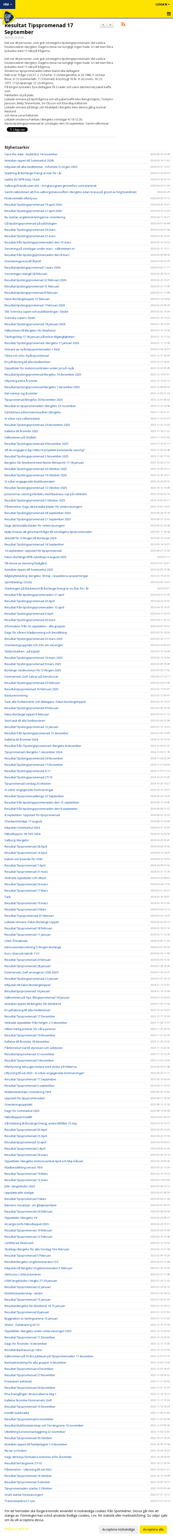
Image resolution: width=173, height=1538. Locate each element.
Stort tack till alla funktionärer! (25, 721)
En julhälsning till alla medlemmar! (27, 362)
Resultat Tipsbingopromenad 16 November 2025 (37, 425)
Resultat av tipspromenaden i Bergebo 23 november (40, 406)
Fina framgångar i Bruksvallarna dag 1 (30, 1394)
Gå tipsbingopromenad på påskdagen (31, 223)
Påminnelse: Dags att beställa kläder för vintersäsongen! (43, 507)
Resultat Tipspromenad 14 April (26, 853)
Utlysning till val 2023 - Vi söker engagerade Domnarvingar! (44, 1073)
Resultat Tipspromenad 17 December (30, 1016)
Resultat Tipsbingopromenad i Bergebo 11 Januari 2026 (42, 343)
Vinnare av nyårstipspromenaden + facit (32, 349)
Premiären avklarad (18, 1381)
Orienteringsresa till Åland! (23, 261)
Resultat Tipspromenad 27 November (30, 1375)
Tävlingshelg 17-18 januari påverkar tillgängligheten (40, 337)
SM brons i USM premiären (23, 1274)
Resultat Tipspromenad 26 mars (26, 1155)
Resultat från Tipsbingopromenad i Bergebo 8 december (43, 746)
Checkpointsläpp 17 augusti (23, 821)
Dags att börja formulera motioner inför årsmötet (38, 1457)
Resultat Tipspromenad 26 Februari (28, 1211)
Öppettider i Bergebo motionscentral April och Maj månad (44, 1161)
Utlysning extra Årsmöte (21, 381)
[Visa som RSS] (123, 25)
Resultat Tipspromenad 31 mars (26, 872)
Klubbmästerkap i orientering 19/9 (28, 1092)
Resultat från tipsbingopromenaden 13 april (34, 607)
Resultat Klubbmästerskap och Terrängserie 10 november (44, 1425)
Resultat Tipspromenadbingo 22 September (34, 796)
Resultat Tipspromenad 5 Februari (28, 1255)
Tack (8, 897)
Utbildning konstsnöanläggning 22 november (35, 1432)
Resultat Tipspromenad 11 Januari (28, 935)
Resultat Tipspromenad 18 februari (28, 928)
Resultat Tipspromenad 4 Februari (28, 960)
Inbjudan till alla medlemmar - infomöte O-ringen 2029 (41, 167)
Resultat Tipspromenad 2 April (25, 1148)
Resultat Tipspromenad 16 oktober (28, 1476)
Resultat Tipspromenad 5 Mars (25, 1199)
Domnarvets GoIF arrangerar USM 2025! (32, 972)
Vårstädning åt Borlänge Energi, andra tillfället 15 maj (41, 1123)
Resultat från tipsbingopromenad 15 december (36, 733)
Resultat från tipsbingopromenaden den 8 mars (37, 255)
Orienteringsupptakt (18, 1104)
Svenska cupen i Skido (20, 318)
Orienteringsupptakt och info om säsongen (34, 645)
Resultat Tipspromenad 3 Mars (25, 909)
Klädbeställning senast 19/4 (23, 1167)
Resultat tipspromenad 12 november (30, 1054)
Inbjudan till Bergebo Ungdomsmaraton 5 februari (38, 1268)
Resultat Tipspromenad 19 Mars (26, 1174)
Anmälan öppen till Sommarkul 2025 (29, 570)
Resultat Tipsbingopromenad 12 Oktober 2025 (36, 488)
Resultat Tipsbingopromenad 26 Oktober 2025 (36, 469)
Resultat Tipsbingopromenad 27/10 (28, 777)
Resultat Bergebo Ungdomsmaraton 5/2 (32, 1262)
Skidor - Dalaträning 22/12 (22, 1325)
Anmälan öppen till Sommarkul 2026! (29, 160)
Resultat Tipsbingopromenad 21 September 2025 (38, 519)
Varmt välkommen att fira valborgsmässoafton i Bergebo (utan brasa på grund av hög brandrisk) (70, 192)
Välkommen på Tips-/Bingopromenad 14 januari (37, 997)
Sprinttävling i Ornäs (18, 582)
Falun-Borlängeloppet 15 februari (27, 299)
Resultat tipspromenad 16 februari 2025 (32, 689)
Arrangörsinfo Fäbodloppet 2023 (27, 1224)
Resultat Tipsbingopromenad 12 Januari (31, 727)
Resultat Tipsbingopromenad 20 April (30, 601)
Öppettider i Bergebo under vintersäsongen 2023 (38, 1331)
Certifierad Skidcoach (19, 1243)
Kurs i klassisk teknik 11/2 (22, 953)
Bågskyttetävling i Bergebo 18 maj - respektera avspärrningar (46, 576)
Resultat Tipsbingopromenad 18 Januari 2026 (35, 324)
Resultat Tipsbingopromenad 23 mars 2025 (34, 639)
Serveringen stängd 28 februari (26, 274)
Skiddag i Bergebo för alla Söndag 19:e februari (37, 1249)
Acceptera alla (153, 1529)
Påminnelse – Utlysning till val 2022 (28, 1469)
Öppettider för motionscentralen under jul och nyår (39, 368)
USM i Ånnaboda (16, 941)
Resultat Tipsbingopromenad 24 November (34, 758)
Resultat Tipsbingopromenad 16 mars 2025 (34, 658)
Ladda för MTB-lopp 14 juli (22, 179)
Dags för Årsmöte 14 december (26, 1344)
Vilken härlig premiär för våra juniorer (30, 1029)
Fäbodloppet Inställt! (18, 1117)
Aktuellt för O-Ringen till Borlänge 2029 (30, 538)
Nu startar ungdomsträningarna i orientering (35, 217)
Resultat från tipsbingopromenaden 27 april (34, 595)
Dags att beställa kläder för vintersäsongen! (35, 525)
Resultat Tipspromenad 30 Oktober (28, 1438)
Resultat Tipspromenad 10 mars (26, 903)
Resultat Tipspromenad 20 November (30, 1388)
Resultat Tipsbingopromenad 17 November (34, 765)
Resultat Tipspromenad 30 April (26, 1130)
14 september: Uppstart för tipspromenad (33, 551)
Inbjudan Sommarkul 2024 (22, 828)
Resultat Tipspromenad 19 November (30, 1035)
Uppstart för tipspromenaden (25, 1098)
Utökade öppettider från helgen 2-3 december (36, 1023)
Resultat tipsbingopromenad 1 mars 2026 (32, 267)
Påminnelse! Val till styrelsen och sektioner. (34, 1048)
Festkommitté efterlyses (21, 198)
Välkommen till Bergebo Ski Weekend (30, 330)
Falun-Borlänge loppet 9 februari (27, 714)
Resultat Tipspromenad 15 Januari (28, 1300)
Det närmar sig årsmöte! (21, 393)
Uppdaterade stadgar (19, 1193)
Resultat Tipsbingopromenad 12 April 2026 (33, 211)
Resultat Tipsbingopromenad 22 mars (30, 236)
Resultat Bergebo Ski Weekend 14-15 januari (35, 1306)
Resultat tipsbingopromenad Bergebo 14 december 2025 (43, 374)
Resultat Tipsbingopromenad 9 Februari (32, 708)
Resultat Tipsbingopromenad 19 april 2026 (33, 205)
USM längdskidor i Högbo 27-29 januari (31, 1281)
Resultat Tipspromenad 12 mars (26, 1180)
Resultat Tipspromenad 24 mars (26, 884)
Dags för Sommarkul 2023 (22, 1111)
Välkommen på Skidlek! (20, 437)
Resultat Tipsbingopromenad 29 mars (30, 230)
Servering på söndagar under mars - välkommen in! (40, 249)
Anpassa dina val (17, 1529)
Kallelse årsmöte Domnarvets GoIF (28, 1400)
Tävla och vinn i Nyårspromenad (27, 356)
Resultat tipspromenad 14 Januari (27, 991)
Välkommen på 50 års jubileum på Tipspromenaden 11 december (49, 1356)
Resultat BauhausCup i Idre (23, 1350)
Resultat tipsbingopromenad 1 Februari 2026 (35, 305)
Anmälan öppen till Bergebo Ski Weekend (33, 1004)
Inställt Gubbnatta (17, 1413)
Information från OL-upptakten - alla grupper (35, 626)
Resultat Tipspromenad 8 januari (27, 1312)
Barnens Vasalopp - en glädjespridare (31, 1205)
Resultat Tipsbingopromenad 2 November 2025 (36, 456)
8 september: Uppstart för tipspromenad (32, 815)
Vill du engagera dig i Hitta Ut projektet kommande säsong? (45, 450)
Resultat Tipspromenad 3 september (30, 1086)
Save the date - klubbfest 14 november (31, 154)
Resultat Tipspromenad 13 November (30, 1406)
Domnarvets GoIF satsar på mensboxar (31, 676)
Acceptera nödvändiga (118, 1529)
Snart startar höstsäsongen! (24, 1495)
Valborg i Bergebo (17, 840)
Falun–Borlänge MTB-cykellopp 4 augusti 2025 (35, 557)
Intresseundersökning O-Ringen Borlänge (33, 947)
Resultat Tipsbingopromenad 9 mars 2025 (33, 664)
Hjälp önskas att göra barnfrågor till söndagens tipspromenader (48, 532)
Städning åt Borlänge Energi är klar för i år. (33, 173)
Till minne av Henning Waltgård (26, 563)
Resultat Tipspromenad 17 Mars (26, 890)
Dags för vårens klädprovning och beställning (36, 632)
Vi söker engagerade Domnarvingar (29, 790)
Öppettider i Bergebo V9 (21, 1218)
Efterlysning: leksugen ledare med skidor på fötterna (41, 1067)
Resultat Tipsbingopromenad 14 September (34, 544)
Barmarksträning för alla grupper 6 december (35, 1362)
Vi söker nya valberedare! (22, 418)
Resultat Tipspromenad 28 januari (28, 966)
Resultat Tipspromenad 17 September (39, 29)
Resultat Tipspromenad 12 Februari (28, 1237)
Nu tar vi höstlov (16, 1451)
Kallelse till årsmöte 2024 (21, 739)
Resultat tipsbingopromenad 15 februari (32, 286)
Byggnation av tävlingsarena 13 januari (31, 1318)
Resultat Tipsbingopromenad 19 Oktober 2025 (36, 475)
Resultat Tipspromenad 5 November (29, 1060)
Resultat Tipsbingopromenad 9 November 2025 (36, 444)
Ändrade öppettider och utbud (25, 878)
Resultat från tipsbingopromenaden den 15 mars (38, 242)
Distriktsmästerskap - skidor (24, 1293)
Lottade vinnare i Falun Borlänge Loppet (32, 922)
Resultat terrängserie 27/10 (23, 1463)
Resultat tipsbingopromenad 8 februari (31, 293)
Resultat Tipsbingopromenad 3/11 (28, 771)
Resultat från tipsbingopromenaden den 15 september (42, 802)
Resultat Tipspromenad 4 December (29, 1369)
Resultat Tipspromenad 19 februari (28, 1230)
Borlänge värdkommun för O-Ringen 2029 (33, 670)
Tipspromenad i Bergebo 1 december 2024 (33, 752)
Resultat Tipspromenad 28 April (26, 846)
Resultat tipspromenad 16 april (25, 1142)
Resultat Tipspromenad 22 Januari (28, 1287)
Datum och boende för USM (23, 859)
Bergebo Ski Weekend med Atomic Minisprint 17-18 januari (44, 463)
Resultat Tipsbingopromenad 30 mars (30, 620)
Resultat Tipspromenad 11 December (30, 1337)
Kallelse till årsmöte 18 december (27, 1041)
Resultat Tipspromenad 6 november (29, 1419)
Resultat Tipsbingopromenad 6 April (29, 614)
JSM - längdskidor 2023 (20, 1186)
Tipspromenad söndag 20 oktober (28, 783)
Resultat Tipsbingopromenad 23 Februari (32, 683)
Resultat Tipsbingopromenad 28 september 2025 (38, 513)
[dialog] (86, 1520)
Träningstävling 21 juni (20, 1501)
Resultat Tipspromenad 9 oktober (27, 1482)
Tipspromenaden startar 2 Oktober (28, 1488)
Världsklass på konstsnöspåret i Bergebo (33, 412)
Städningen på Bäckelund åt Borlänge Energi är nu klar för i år (47, 588)
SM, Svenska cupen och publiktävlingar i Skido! (36, 311)
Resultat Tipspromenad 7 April (25, 865)
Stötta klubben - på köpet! (22, 651)
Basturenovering (16, 695)
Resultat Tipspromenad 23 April (26, 1136)
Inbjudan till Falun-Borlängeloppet (27, 985)
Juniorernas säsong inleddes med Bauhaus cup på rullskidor (46, 494)
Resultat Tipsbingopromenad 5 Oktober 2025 (35, 500)
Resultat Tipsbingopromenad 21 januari (31, 979)
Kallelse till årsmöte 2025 (21, 431)
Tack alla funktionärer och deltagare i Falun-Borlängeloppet (45, 702)
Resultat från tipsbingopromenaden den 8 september (41, 809)
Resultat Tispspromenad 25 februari (29, 916)
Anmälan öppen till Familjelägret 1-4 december (36, 1444)
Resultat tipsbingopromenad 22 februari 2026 (35, 280)
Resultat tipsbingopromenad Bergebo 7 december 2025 (42, 387)
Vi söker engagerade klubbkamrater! (30, 481)
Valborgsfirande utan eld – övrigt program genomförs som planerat (50, 186)
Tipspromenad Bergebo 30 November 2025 (34, 400)
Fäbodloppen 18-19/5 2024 (22, 834)
